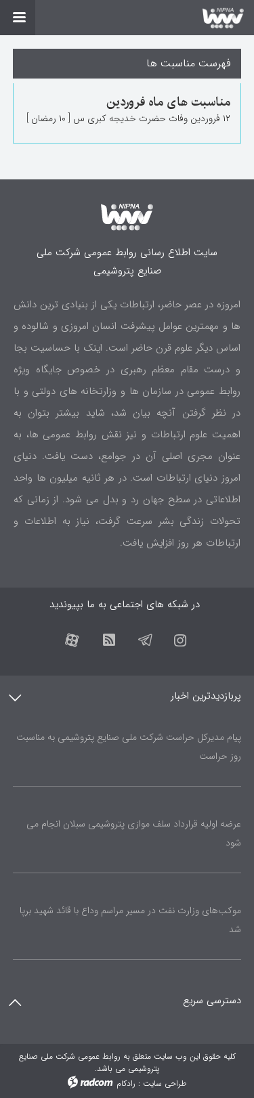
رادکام (126, 1083)
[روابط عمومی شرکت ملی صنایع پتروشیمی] (127, 17)
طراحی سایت (164, 1083)
